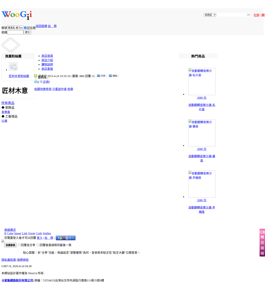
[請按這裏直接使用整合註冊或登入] (65, 237)
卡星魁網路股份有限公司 (17, 280)
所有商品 (7, 103)
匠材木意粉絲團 (19, 76)
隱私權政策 (8, 259)
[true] (248, 14)
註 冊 (52, 26)
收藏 (37, 89)
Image (17, 233)
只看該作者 (59, 89)
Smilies (47, 233)
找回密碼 (41, 26)
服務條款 (23, 259)
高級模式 (10, 229)
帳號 (4, 27)
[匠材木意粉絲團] (13, 69)
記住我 (31, 27)
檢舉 (70, 89)
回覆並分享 (28, 245)
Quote (31, 233)
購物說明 (47, 64)
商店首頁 (47, 55)
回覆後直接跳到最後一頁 (55, 245)
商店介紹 (47, 60)
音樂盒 (5, 112)
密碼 (4, 32)
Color (10, 233)
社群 (256, 15)
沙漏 (4, 120)
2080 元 (201, 97)
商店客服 (47, 68)
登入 (40, 237)
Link (24, 233)
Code (39, 233)
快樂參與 (46, 89)
